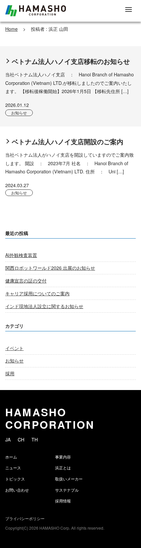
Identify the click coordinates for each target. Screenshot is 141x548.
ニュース (13, 467)
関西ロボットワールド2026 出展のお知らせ (50, 267)
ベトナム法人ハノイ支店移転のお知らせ (71, 61)
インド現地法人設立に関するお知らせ (44, 306)
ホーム (11, 457)
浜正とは (63, 467)
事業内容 (63, 457)
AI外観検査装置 (21, 255)
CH (21, 439)
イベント (14, 348)
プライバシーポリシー (25, 518)
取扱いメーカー (69, 478)
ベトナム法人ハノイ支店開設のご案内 (67, 141)
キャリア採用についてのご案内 (37, 293)
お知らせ (19, 112)
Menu (128, 10)
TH (34, 439)
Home (11, 29)
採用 (9, 373)
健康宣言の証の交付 (26, 280)
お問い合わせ (17, 490)
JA (8, 439)
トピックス (15, 478)
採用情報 (63, 500)
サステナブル (67, 490)
